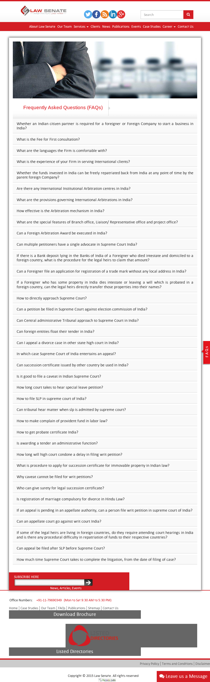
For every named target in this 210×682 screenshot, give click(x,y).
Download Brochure (75, 614)
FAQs (61, 608)
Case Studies (152, 26)
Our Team (64, 26)
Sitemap (94, 608)
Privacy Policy (149, 664)
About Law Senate (42, 26)
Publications (120, 26)
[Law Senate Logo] (43, 9)
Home (13, 608)
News (106, 26)
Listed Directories (74, 651)
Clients (95, 26)
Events (136, 26)
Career (168, 26)
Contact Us (185, 26)
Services (80, 26)
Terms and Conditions (177, 664)
